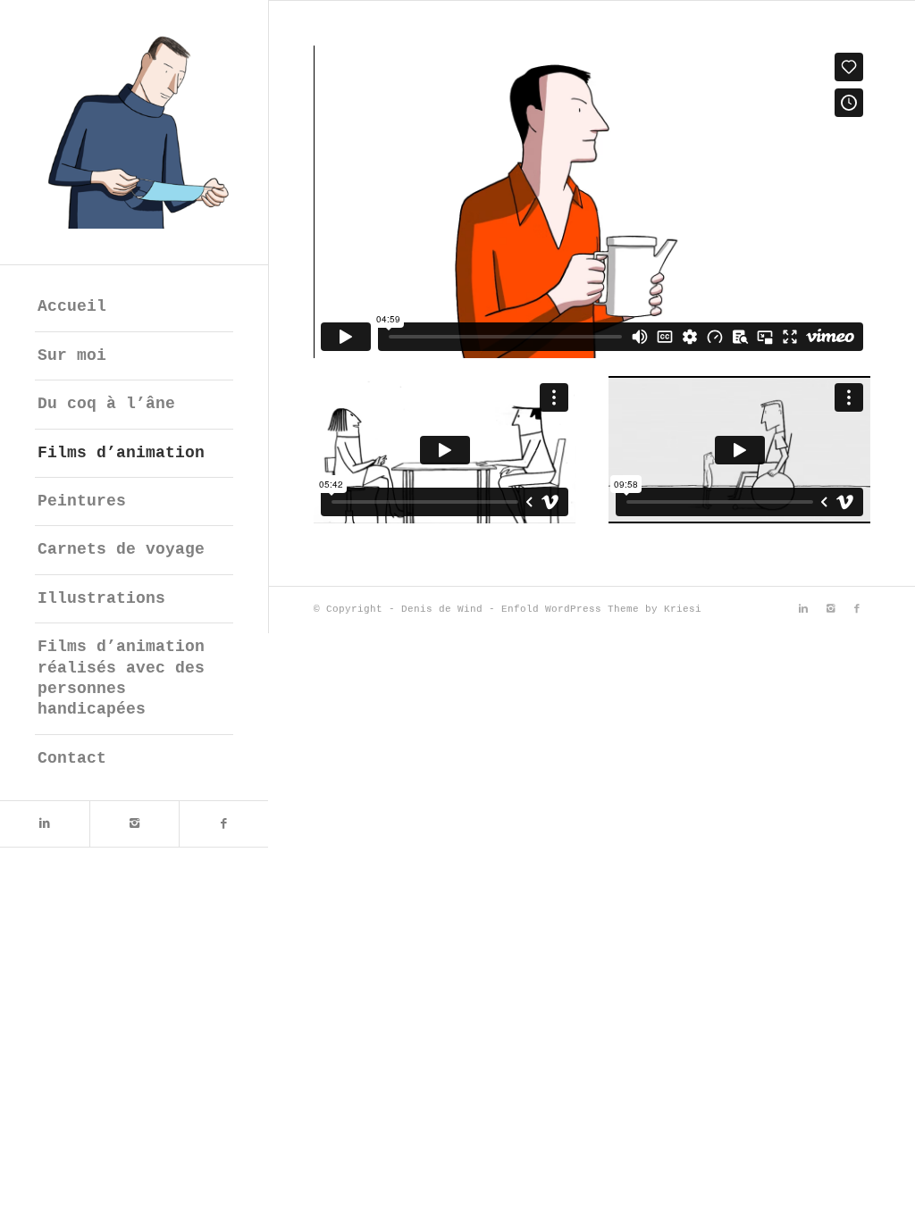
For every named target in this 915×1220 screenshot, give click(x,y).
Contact (72, 758)
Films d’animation (121, 453)
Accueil (72, 306)
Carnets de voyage (121, 549)
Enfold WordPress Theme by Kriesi (601, 609)
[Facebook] (223, 824)
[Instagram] (134, 824)
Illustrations (101, 598)
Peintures (82, 501)
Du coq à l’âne (106, 404)
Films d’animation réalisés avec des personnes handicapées (121, 678)
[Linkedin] (44, 824)
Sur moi (72, 355)
